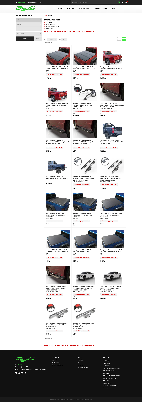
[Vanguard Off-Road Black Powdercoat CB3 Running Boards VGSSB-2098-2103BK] (112, 92)
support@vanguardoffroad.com (25, 367)
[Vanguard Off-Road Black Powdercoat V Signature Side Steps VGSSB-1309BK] (85, 165)
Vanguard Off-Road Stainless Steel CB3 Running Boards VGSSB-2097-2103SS (56, 288)
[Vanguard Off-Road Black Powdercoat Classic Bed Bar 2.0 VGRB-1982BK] (112, 129)
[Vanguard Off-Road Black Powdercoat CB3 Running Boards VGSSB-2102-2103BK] (85, 129)
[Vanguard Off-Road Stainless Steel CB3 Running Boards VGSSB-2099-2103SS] (85, 275)
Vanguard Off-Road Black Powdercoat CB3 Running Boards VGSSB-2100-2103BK (57, 141)
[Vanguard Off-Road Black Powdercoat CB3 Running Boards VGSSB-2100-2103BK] (58, 129)
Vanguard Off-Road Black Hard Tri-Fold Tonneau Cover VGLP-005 (57, 105)
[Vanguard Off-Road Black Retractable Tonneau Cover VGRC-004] (58, 202)
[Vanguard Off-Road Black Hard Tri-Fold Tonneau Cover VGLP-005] (58, 92)
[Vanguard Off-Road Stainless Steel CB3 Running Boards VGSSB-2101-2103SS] (112, 275)
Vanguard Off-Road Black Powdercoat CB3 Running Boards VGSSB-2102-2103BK (85, 141)
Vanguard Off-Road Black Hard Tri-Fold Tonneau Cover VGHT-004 (57, 68)
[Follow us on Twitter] (25, 373)
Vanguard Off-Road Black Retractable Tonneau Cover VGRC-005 (83, 215)
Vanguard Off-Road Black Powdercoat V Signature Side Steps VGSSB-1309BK (83, 178)
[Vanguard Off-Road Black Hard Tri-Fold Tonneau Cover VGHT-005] (85, 55)
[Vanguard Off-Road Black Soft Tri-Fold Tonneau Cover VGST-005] (112, 238)
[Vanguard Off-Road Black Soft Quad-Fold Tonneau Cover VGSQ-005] (58, 238)
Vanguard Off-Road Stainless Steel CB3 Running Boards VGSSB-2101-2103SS (110, 288)
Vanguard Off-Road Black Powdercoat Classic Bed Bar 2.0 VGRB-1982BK (111, 141)
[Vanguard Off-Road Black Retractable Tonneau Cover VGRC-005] (85, 202)
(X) (44, 22)
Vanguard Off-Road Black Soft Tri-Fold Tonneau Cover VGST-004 (84, 251)
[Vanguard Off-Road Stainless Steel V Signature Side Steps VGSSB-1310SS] (85, 312)
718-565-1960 (20, 364)
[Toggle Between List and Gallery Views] (121, 39)
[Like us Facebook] (16, 373)
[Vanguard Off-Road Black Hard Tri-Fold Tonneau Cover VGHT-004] (58, 55)
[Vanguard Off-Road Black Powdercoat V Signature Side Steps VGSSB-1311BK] (112, 165)
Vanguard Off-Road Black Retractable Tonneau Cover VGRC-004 (55, 215)
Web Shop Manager (87, 399)
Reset (37, 38)
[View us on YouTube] (22, 373)
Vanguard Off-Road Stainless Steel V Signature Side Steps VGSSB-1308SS (56, 324)
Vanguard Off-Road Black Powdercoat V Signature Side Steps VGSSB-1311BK (110, 178)
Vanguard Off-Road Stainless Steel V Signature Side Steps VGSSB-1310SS (83, 324)
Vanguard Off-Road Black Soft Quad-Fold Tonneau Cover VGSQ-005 (58, 251)
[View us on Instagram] (19, 373)
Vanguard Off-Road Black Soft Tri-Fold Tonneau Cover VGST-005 (111, 251)
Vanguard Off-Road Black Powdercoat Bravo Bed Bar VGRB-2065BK (82, 105)
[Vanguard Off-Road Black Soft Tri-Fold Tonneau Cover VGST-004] (85, 238)
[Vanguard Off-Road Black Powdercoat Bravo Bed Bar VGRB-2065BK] (85, 92)
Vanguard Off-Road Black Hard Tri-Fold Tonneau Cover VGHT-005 (84, 68)
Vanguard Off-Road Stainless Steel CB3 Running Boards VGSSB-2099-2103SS (83, 288)
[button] (95, 2)
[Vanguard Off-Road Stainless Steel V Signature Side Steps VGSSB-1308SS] (58, 312)
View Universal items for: (69, 31)
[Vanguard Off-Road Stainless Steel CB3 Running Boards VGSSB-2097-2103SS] (58, 275)
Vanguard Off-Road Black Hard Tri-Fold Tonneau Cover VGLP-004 (111, 68)
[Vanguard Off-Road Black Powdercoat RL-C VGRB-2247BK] (58, 165)
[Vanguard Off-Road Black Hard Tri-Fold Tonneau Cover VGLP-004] (112, 55)
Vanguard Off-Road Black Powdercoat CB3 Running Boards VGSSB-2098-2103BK (112, 105)
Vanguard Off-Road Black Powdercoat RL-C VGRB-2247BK (57, 177)
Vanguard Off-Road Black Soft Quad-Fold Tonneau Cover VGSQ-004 (111, 215)
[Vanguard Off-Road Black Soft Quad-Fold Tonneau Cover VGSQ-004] (112, 202)
